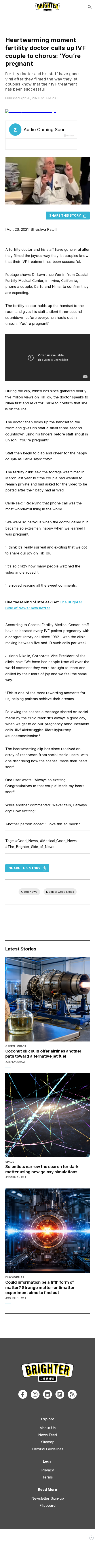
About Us (48, 1428)
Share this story (65, 215)
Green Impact (16, 1046)
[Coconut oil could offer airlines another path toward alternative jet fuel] (47, 999)
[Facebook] (22, 1394)
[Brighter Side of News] (47, 7)
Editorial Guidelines (47, 1449)
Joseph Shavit (16, 1177)
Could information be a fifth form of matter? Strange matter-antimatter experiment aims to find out (40, 1287)
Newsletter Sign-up (47, 1498)
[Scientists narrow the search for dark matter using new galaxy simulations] (47, 1115)
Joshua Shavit (16, 1061)
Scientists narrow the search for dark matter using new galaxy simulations (41, 1169)
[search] (89, 7)
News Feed (47, 1435)
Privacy (47, 1470)
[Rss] (72, 1394)
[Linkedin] (47, 1394)
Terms (47, 1477)
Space (9, 1161)
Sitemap (47, 1442)
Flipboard (47, 1505)
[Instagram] (35, 1394)
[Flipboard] (59, 1394)
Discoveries (14, 1277)
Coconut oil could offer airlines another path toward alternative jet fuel (43, 1053)
